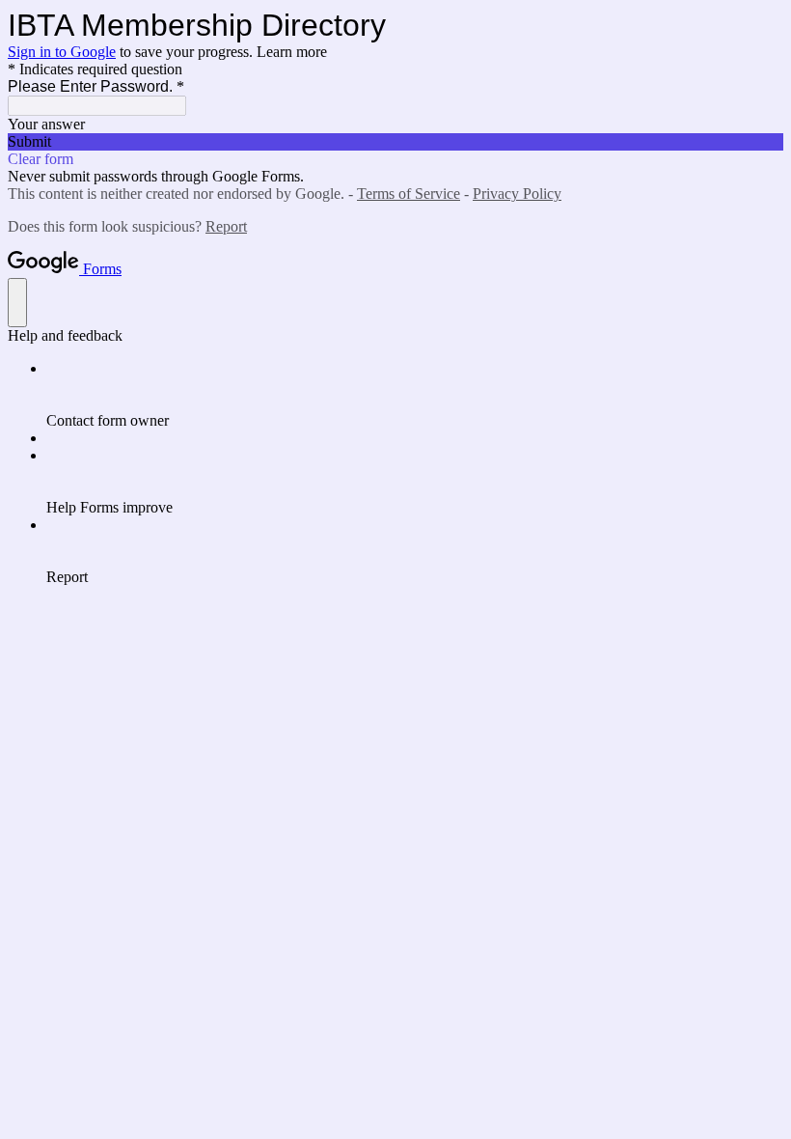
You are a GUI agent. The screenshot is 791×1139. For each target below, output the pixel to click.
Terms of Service (408, 193)
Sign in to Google (62, 51)
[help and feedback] (17, 302)
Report (226, 226)
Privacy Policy (517, 193)
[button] (395, 142)
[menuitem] (414, 395)
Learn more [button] (292, 51)
